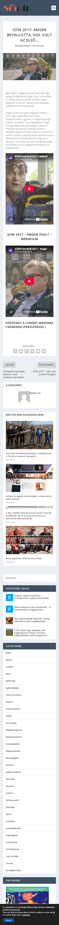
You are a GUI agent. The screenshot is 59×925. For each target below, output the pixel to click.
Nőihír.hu (35, 393)
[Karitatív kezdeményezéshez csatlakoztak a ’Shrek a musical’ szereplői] (29, 435)
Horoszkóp (11, 723)
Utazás (9, 863)
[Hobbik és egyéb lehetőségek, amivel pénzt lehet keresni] (29, 478)
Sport (8, 814)
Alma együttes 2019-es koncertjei (24, 558)
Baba (8, 652)
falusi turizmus (13, 695)
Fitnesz (9, 701)
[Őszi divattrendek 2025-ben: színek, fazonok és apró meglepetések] (9, 620)
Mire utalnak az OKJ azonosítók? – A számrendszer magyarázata (32, 608)
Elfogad (8, 920)
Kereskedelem (13, 744)
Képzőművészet (14, 737)
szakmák (10, 821)
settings (26, 915)
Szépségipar (12, 835)
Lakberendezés (13, 772)
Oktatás (10, 786)
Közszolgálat (12, 758)
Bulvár (9, 659)
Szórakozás (38, 45)
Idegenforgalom (14, 730)
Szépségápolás (13, 828)
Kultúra (9, 765)
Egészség (10, 680)
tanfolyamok (12, 849)
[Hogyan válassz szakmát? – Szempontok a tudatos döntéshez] (9, 597)
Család (9, 666)
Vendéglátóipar (13, 870)
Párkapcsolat (12, 800)
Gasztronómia (13, 708)
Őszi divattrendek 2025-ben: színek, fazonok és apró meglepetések (32, 620)
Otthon (9, 793)
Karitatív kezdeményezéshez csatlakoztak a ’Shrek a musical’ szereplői (28, 455)
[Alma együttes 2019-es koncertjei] (29, 540)
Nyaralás (10, 779)
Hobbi (9, 715)
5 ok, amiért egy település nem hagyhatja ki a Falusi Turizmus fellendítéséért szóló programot (30, 633)
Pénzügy (10, 807)
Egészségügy (12, 688)
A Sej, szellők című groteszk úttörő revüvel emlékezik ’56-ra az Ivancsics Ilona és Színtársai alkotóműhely (29, 515)
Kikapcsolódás (22, 45)
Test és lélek (12, 856)
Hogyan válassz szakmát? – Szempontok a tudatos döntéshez (31, 597)
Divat (8, 673)
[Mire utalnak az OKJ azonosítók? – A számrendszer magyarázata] (9, 609)
